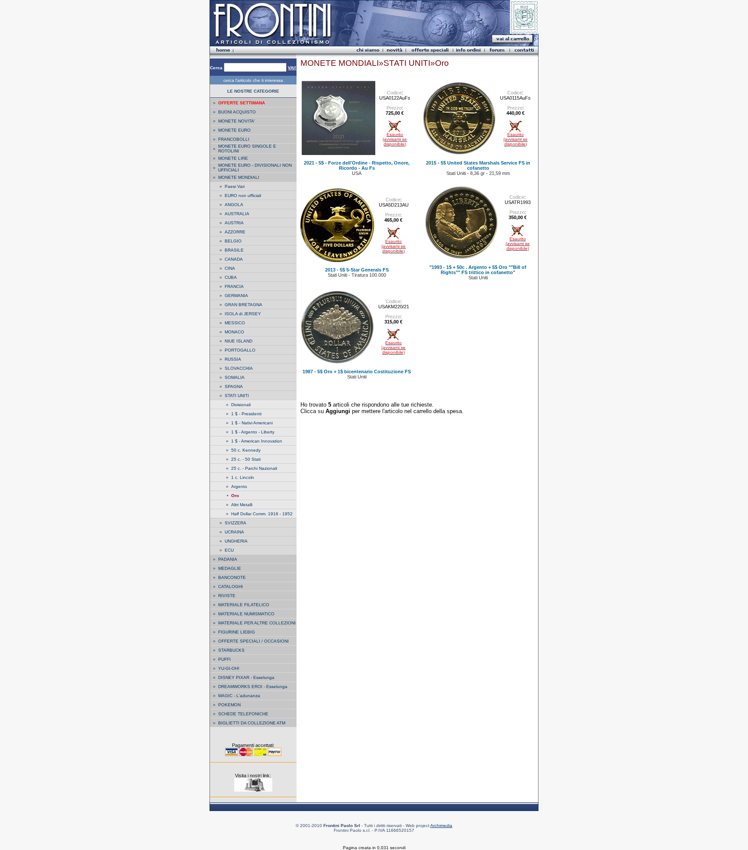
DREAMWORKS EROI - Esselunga (252, 686)
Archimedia (441, 825)
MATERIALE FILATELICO (243, 604)
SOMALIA (235, 377)
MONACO (234, 332)
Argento (239, 486)
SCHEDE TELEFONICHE (243, 713)
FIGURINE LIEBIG (236, 632)
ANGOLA (234, 204)
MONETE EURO (234, 130)
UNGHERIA (236, 541)
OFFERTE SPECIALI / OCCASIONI (253, 641)
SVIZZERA (235, 522)
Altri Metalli (241, 504)
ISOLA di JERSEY (243, 313)
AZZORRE (235, 231)
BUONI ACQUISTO (237, 112)
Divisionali (241, 404)
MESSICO (235, 322)
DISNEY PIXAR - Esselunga (246, 677)
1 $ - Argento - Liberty (252, 432)
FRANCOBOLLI (233, 139)
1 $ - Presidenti (246, 413)
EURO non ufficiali (243, 195)
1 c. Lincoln (242, 477)
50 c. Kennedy (246, 450)
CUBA (231, 277)
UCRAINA (234, 532)
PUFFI (224, 659)
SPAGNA (234, 386)
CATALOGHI (230, 586)
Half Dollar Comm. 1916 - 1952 (262, 513)
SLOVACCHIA (239, 368)
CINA (230, 268)
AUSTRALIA (237, 213)
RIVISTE (226, 595)
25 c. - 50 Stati (246, 459)
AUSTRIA (234, 222)
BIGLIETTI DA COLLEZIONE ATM (251, 723)
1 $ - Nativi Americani (252, 422)
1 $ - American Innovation (256, 441)
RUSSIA (233, 359)
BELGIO (233, 241)
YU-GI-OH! (228, 668)
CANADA (234, 259)
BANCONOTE (232, 577)
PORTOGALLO (240, 350)
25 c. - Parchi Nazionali (254, 468)
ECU (229, 550)
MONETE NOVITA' (236, 121)
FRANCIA (234, 286)
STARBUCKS (231, 650)
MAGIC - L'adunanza (239, 695)
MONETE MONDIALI (238, 177)
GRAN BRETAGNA (243, 304)
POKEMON (229, 704)
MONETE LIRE (233, 158)
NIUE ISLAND (238, 341)
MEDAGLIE (229, 568)
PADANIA (227, 559)
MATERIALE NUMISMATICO (246, 613)
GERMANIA (236, 295)
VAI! (292, 67)
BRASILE (234, 250)
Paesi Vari (235, 186)
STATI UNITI (237, 395)
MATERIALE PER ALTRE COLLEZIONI (257, 623)
